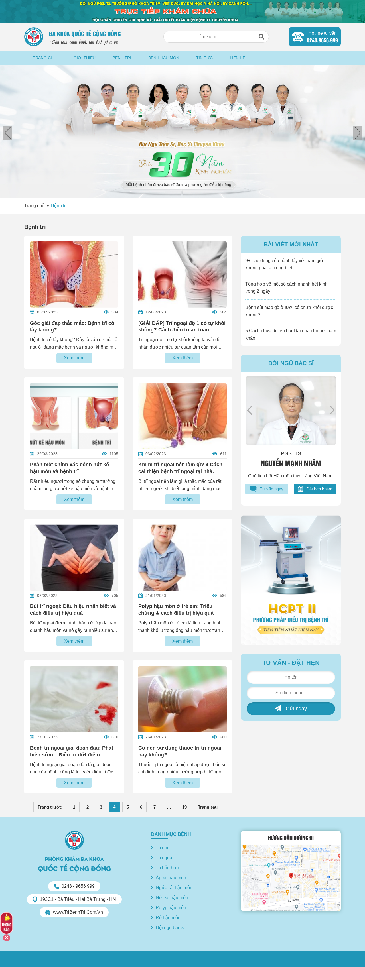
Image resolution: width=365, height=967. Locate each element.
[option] (182, 131)
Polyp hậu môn (171, 907)
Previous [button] (249, 410)
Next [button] (332, 410)
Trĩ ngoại (164, 857)
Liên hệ (237, 58)
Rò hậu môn (168, 917)
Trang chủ (44, 58)
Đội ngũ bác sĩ (170, 927)
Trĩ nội (162, 847)
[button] (261, 36)
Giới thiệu (85, 58)
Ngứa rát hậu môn (174, 887)
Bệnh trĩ (122, 58)
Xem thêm (74, 357)
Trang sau (208, 807)
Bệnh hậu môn (163, 58)
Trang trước (50, 807)
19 (184, 807)
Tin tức (204, 58)
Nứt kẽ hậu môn (172, 897)
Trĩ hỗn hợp (167, 867)
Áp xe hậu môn (171, 877)
